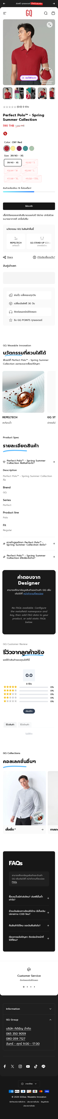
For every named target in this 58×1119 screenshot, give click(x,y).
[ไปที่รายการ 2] (19, 93)
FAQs (14, 882)
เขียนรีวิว (29, 711)
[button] (29, 107)
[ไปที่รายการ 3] (30, 93)
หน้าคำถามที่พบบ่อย (33, 593)
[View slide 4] (34, 987)
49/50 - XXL (32, 178)
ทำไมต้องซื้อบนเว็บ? (46, 257)
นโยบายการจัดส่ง (29, 1106)
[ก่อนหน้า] (4, 3)
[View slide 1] (23, 987)
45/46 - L (30, 170)
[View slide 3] (31, 987)
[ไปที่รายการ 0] (7, 93)
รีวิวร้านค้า (24, 724)
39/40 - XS (12, 162)
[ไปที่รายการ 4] (42, 93)
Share (10, 257)
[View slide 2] (27, 987)
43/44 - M (12, 170)
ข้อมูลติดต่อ (45, 1102)
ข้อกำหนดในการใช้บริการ (17, 1102)
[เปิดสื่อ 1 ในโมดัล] (50, 25)
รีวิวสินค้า (10, 724)
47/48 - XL (12, 178)
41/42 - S (30, 162)
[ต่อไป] (54, 3)
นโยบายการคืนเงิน (33, 1102)
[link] (23, 1044)
